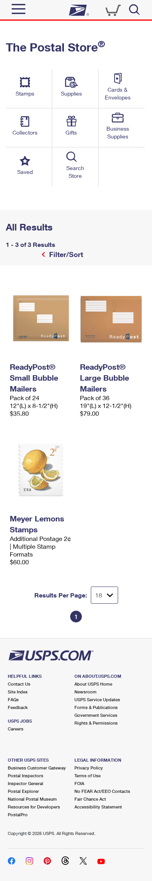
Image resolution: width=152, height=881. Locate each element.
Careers (15, 728)
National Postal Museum (32, 798)
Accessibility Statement (98, 806)
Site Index (18, 691)
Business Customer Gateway (37, 767)
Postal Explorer (23, 791)
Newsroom (85, 691)
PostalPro (18, 814)
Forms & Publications (96, 707)
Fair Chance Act (90, 798)
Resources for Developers (34, 806)
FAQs (13, 699)
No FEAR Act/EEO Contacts (102, 791)
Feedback (18, 707)
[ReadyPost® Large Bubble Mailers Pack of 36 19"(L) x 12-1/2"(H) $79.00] (111, 318)
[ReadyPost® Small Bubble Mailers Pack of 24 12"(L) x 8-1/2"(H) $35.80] (41, 318)
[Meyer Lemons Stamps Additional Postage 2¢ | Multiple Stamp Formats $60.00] (41, 470)
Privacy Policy (88, 767)
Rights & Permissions (96, 722)
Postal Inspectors (25, 775)
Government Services (95, 715)
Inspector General (25, 783)
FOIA (79, 783)
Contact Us (19, 683)
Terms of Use (87, 775)
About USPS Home (93, 683)
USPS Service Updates (97, 699)
